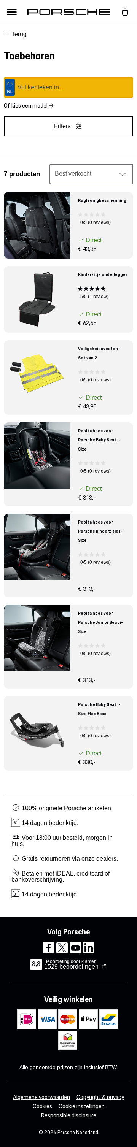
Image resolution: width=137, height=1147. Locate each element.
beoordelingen (72, 966)
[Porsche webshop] (68, 11)
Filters (62, 126)
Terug (19, 34)
